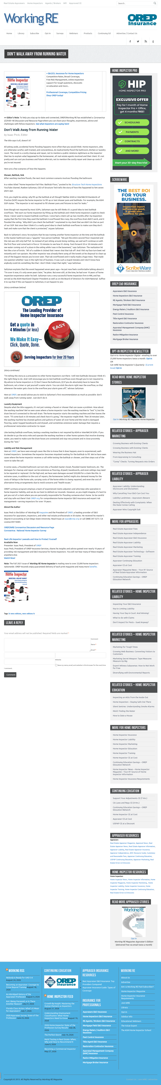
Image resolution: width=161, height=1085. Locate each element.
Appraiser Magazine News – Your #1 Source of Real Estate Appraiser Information (133, 571)
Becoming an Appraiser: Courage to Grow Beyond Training (22, 986)
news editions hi (28, 613)
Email (93, 650)
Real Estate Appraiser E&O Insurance (130, 538)
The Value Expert (129, 1025)
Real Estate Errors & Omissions (122, 893)
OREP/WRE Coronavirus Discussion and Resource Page (29, 527)
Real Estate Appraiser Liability (127, 542)
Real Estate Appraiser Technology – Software (133, 551)
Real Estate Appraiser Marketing (128, 547)
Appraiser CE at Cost (122, 565)
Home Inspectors (35, 3)
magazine (38, 512)
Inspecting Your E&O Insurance (127, 604)
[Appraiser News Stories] (134, 908)
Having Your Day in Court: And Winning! (131, 613)
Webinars (73, 33)
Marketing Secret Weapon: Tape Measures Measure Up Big (132, 659)
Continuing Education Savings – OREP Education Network (130, 578)
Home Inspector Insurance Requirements (131, 779)
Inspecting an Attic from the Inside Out (130, 697)
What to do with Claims (123, 617)
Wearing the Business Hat (124, 452)
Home (9, 33)
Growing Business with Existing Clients (130, 443)
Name (93, 644)
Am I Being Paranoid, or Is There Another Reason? (20, 1002)
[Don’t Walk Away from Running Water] (35, 20)
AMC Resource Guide (138, 853)
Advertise (125, 982)
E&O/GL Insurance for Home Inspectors (66, 73)
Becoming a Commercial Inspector (60, 1049)
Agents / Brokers (53, 3)
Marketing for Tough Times (125, 647)
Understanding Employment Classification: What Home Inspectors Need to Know (57, 1015)
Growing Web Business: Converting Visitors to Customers (134, 652)
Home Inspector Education (125, 748)
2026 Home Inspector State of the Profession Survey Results (59, 1026)
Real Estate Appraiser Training (127, 556)
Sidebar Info (126, 1016)
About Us (125, 977)
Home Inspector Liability (124, 739)
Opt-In (48, 33)
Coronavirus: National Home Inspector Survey (25, 530)
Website (58, 660)
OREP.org (35, 498)
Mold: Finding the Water (124, 711)
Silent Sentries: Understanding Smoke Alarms (133, 706)
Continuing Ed (104, 33)
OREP (14, 394)
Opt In (116, 419)
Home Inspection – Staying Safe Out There (132, 702)
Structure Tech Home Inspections (87, 184)
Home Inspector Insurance (125, 735)
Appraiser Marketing (141, 860)
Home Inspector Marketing (125, 744)
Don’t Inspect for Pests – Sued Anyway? (131, 622)
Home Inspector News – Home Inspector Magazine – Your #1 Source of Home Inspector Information (131, 772)
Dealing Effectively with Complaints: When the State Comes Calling (132, 503)
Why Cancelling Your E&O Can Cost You (131, 493)
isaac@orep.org (72, 518)
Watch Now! (9, 558)
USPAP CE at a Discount (124, 823)
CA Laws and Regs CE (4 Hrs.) (126, 802)
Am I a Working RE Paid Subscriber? (137, 986)
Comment (94, 639)
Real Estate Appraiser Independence (129, 533)
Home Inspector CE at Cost (125, 757)
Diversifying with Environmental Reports (131, 672)
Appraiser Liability (117, 850)
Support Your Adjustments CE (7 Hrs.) (130, 798)
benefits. (93, 566)
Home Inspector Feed (60, 996)
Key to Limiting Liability (123, 608)
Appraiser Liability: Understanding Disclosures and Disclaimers (128, 487)
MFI (65, 3)
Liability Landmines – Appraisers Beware (131, 498)
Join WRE (125, 1003)
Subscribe (34, 33)
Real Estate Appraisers (14, 3)
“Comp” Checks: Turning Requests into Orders (134, 461)
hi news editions (15, 613)
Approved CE (75, 3)
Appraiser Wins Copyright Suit (126, 509)
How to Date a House (122, 715)
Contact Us (131, 1079)
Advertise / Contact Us (127, 33)
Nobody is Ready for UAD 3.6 (19, 977)
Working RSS (16, 970)
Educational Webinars (131, 1021)
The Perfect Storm (52, 1034)
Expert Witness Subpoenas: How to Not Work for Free (134, 667)
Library (21, 33)
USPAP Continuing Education (121, 860)
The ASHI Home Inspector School (136, 1030)
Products (88, 33)
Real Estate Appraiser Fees (125, 528)
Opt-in (149, 358)
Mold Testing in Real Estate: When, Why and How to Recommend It (60, 1040)
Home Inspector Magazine (133, 991)
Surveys (60, 33)
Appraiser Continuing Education (127, 560)
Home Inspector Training (124, 753)
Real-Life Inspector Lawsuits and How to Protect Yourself (30, 539)
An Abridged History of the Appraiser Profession (18, 995)
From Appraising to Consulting (127, 457)
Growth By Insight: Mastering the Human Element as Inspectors (59, 1004)
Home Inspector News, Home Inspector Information (130, 880)
